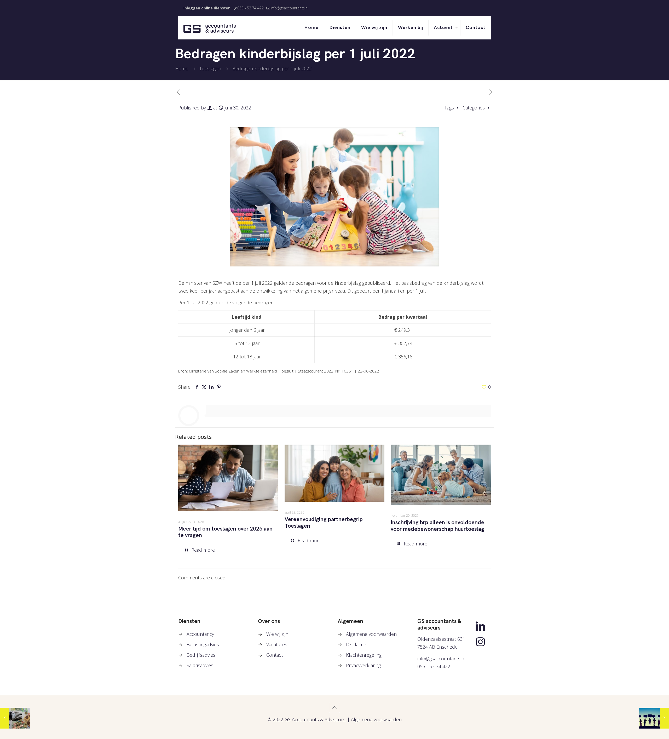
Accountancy (200, 634)
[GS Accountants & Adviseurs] (209, 27)
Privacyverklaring (363, 665)
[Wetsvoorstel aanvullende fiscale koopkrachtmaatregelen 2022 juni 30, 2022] (15, 718)
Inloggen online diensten (206, 7)
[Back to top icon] (334, 707)
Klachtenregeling (364, 655)
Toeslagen (210, 68)
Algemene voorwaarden (371, 634)
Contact (274, 655)
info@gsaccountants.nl (289, 7)
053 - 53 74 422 (250, 7)
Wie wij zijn (277, 634)
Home (181, 68)
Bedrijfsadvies (201, 655)
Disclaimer (357, 644)
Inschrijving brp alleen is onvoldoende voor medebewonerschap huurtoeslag (437, 525)
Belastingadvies (203, 644)
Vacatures (276, 644)
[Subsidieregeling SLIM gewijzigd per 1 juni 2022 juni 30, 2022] (654, 718)
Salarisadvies (200, 665)
